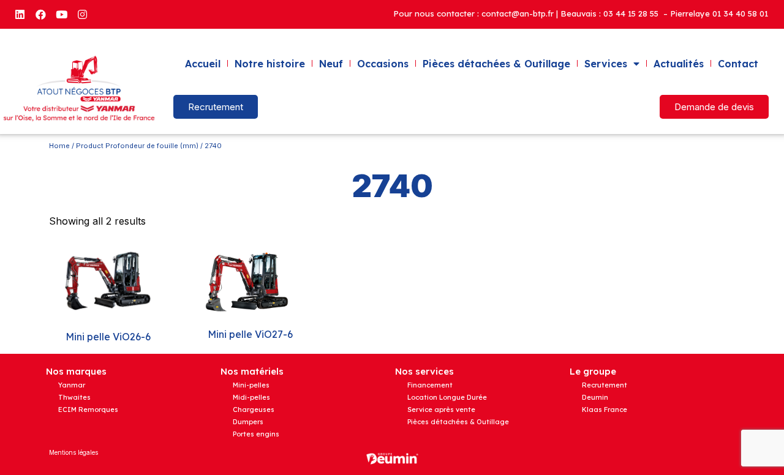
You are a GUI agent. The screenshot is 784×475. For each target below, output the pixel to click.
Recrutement (604, 385)
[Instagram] (82, 14)
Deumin (595, 397)
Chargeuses (253, 409)
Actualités (679, 64)
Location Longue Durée (447, 397)
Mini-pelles (251, 385)
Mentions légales (73, 452)
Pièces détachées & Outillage (496, 64)
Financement (430, 385)
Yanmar (71, 385)
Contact (738, 64)
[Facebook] (40, 14)
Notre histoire (270, 64)
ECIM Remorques (88, 409)
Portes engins (256, 434)
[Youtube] (61, 14)
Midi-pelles (251, 397)
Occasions (383, 64)
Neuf (331, 64)
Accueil (203, 64)
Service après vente (441, 409)
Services (605, 64)
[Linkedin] (19, 14)
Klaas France (604, 409)
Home (59, 145)
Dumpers (248, 421)
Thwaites (74, 397)
